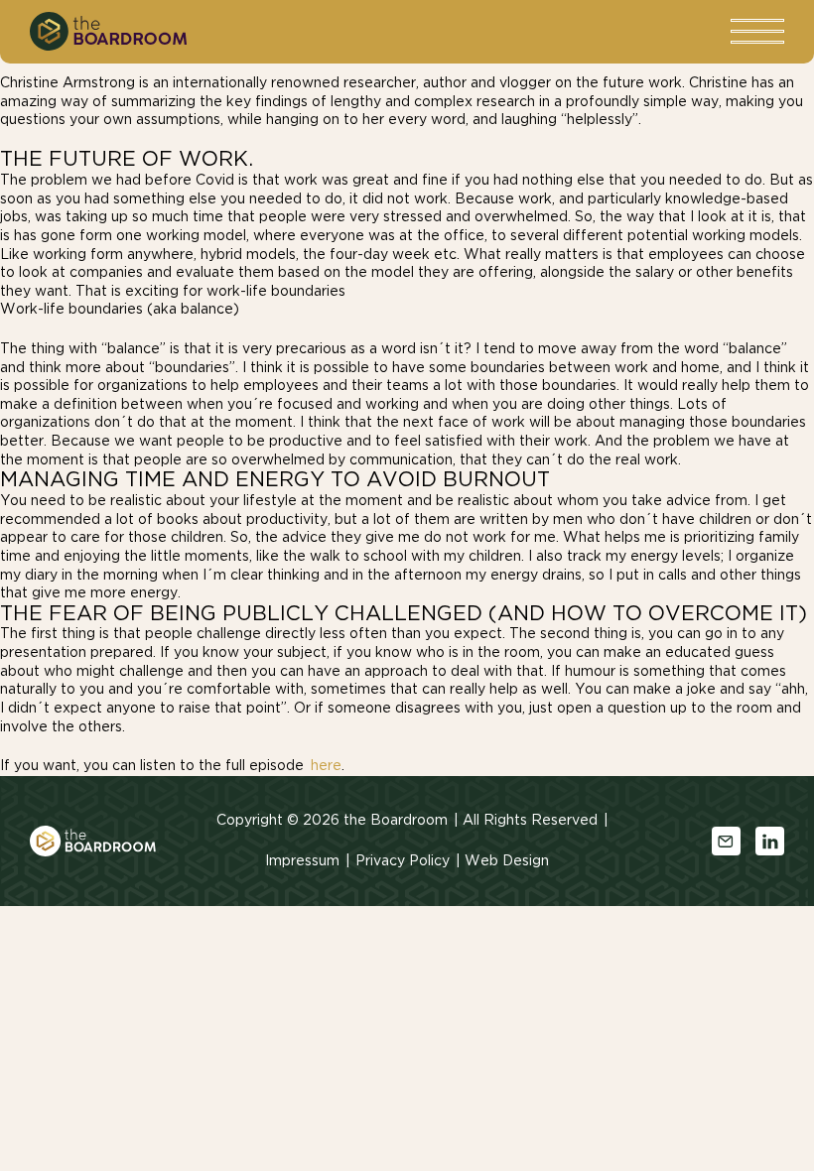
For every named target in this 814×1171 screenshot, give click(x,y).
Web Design (507, 861)
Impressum (302, 861)
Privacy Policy (402, 861)
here (326, 766)
